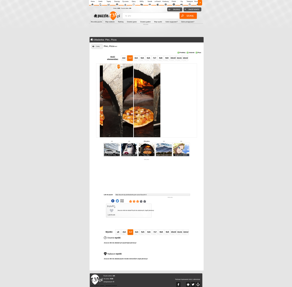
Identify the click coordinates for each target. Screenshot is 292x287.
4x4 (136, 58)
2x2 (123, 58)
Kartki (100, 1)
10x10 (173, 58)
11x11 (179, 58)
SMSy (142, 1)
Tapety (109, 1)
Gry (182, 1)
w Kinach (158, 1)
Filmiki (174, 1)
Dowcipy (117, 1)
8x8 (160, 58)
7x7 (154, 58)
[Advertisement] (146, 30)
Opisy (134, 1)
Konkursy (166, 1)
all (118, 232)
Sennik (150, 1)
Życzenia (125, 1)
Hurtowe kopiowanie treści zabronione (187, 279)
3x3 (130, 58)
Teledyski (190, 1)
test (116, 46)
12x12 (185, 58)
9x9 (166, 58)
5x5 (142, 58)
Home (93, 1)
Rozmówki (197, 1)
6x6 (148, 58)
